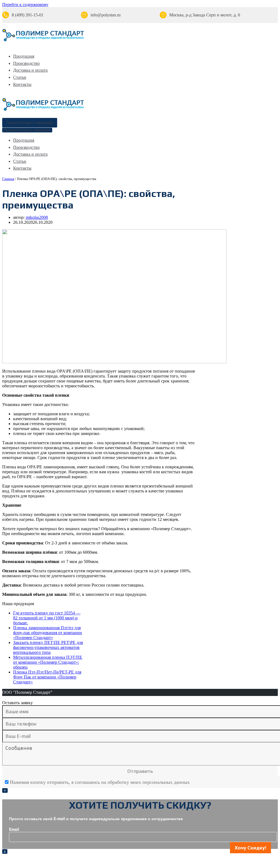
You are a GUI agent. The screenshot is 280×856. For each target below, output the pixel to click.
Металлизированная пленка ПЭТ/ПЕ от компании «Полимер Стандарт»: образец (47, 662)
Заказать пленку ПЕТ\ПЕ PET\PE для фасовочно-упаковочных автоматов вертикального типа (48, 647)
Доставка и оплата (30, 70)
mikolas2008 (37, 217)
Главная (8, 179)
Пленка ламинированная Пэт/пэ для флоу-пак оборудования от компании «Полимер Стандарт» (47, 632)
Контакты (22, 84)
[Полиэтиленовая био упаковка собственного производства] (43, 40)
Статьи (19, 77)
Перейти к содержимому (25, 4)
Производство (26, 63)
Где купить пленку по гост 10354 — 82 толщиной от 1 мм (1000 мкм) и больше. (46, 618)
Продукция (23, 56)
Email (14, 829)
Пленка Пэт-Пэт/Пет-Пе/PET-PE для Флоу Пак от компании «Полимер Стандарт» (47, 677)
